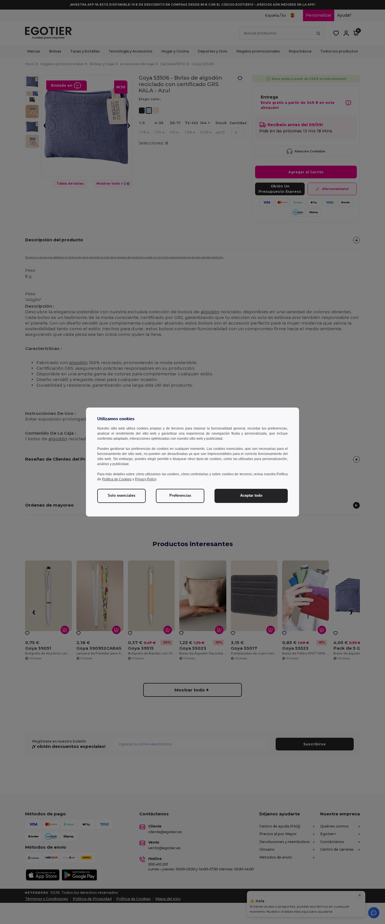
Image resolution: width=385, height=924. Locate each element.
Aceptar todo (251, 496)
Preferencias (180, 496)
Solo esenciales (121, 496)
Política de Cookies (117, 479)
